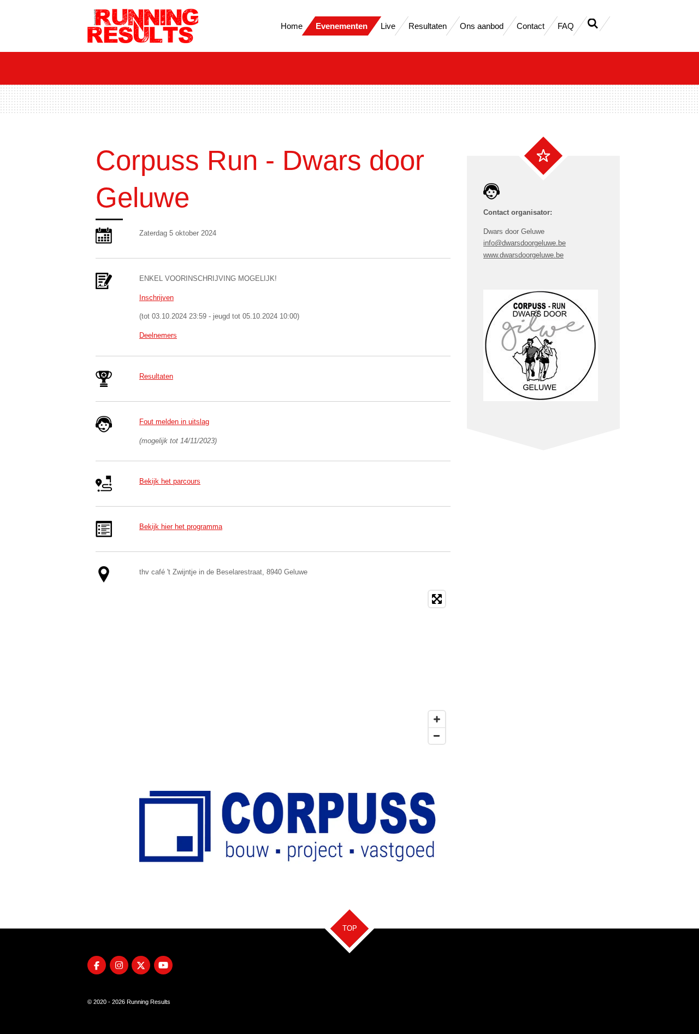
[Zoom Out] (437, 735)
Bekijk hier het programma (180, 526)
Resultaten (156, 376)
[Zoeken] (592, 23)
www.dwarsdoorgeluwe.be (523, 255)
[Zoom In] (437, 719)
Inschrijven (156, 297)
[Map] (295, 667)
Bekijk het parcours (169, 481)
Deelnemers (158, 335)
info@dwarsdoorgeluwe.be (524, 243)
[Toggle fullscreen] (437, 599)
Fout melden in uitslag (174, 422)
